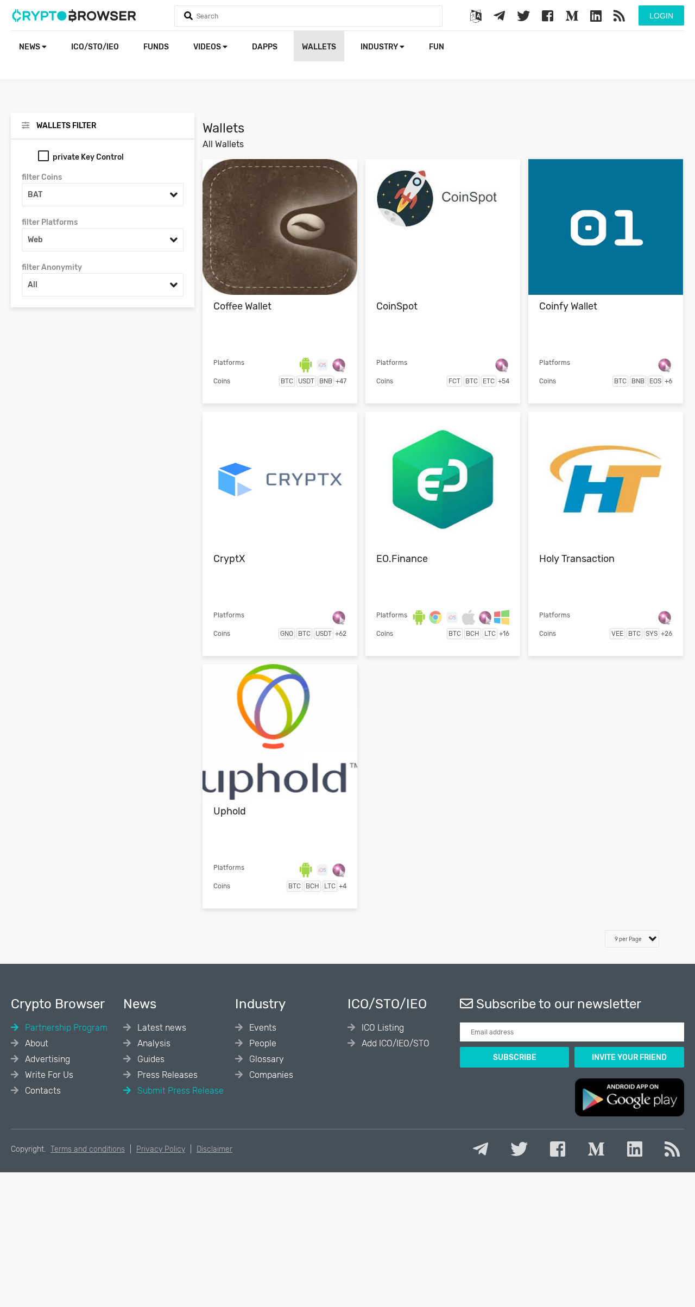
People (261, 1043)
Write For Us (48, 1075)
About (35, 1043)
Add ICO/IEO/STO (394, 1043)
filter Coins (42, 177)
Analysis (152, 1043)
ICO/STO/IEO (95, 47)
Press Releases (166, 1075)
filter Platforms (50, 222)
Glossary (265, 1059)
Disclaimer (214, 1149)
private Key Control (88, 157)
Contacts (42, 1090)
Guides (150, 1059)
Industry (380, 47)
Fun (436, 47)
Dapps (264, 47)
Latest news (160, 1027)
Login (661, 15)
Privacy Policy (160, 1149)
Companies (270, 1075)
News (30, 47)
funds (156, 47)
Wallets (319, 47)
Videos (208, 47)
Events (261, 1027)
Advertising (46, 1059)
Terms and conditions (87, 1149)
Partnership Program (65, 1027)
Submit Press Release (179, 1090)
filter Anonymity (52, 267)
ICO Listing (381, 1027)
